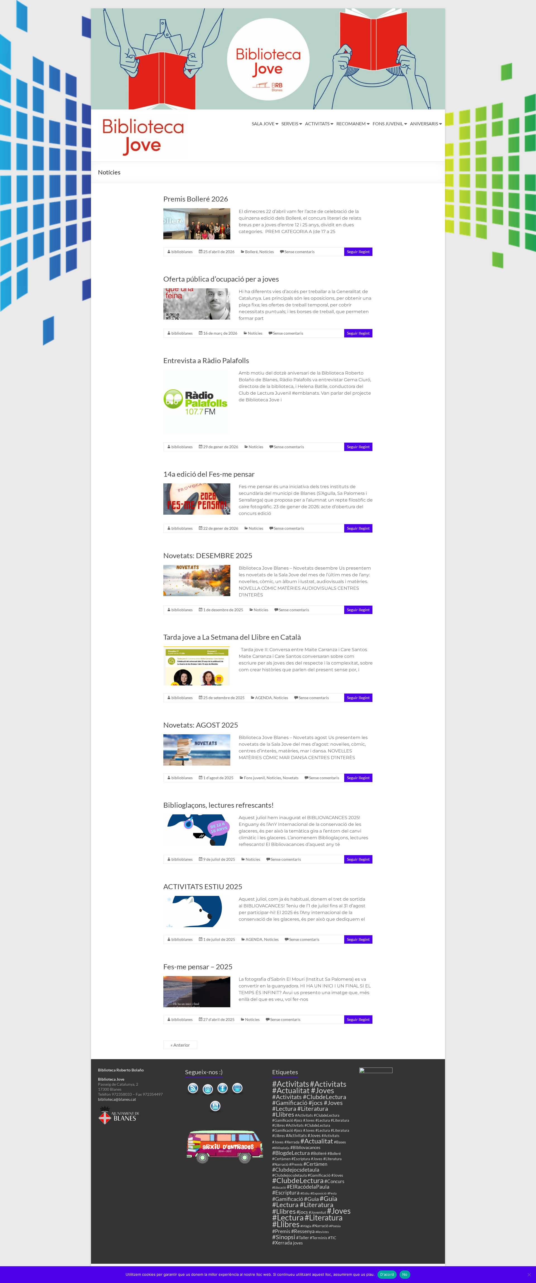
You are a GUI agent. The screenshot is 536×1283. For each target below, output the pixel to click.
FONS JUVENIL (388, 123)
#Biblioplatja (280, 1148)
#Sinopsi (283, 1237)
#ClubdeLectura (298, 1180)
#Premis (281, 1231)
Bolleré (251, 251)
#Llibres (286, 1224)
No (405, 1274)
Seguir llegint (358, 251)
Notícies (266, 251)
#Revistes (322, 1232)
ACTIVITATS (317, 123)
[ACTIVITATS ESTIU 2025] (196, 898)
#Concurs (334, 1181)
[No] (529, 1274)
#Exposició (318, 1193)
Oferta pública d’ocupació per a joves (221, 278)
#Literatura (324, 1217)
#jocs (302, 1212)
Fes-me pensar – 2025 (198, 966)
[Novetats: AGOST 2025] (196, 737)
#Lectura (288, 1217)
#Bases (340, 1142)
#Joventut (317, 1212)
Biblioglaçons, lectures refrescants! (218, 804)
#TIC (332, 1237)
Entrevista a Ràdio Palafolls (206, 360)
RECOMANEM (351, 123)
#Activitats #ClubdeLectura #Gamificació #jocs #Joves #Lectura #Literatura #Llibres (309, 1105)
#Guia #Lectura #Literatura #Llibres (304, 1204)
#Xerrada (282, 1243)
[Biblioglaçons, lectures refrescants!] (196, 817)
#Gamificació (287, 1199)
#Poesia (335, 1226)
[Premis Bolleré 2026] (196, 211)
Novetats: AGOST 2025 (200, 724)
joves (298, 1242)
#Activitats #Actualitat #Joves (309, 1087)
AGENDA (263, 697)
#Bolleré (319, 1153)
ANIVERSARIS (424, 123)
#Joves (339, 1210)
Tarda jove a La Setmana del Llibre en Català (232, 636)
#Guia (311, 1198)
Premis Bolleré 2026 (195, 198)
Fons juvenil (254, 777)
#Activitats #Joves (303, 1135)
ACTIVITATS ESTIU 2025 (202, 886)
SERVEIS (289, 123)
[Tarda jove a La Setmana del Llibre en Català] (196, 649)
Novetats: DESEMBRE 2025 (207, 555)
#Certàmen (315, 1164)
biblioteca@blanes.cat (117, 1099)
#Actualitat (316, 1141)
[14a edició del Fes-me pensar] (196, 486)
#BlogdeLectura (291, 1153)
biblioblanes (182, 251)
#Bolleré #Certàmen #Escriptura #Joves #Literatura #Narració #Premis (307, 1159)
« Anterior (180, 1044)
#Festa (332, 1193)
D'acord (387, 1274)
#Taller (302, 1237)
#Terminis (318, 1237)
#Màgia (305, 1226)
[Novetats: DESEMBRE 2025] (196, 567)
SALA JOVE (263, 123)
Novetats (290, 777)
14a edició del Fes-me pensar (209, 473)
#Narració (320, 1226)
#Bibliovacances (305, 1147)
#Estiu (305, 1193)
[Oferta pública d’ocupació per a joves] (196, 291)
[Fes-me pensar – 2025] (196, 978)
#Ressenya (303, 1231)
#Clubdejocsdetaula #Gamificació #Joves (307, 1175)
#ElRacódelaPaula (308, 1186)
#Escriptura (286, 1192)
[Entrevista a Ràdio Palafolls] (195, 372)
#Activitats (290, 1083)
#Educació (279, 1187)
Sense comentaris (299, 251)
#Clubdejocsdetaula (295, 1169)
